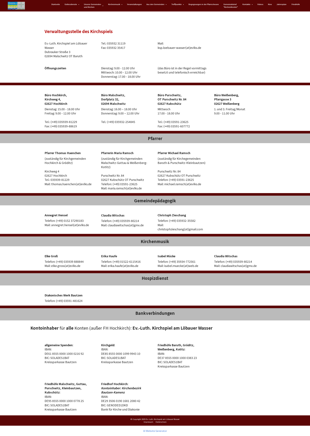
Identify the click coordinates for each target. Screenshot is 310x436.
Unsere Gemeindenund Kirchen (92, 5)
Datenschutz (161, 422)
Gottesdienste (71, 4)
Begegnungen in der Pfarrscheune (204, 4)
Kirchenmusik (114, 4)
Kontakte (246, 4)
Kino (270, 4)
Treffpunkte (176, 4)
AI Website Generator (155, 431)
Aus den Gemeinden (155, 4)
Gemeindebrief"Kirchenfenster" (230, 5)
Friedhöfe (296, 4)
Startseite (55, 4)
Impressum (148, 422)
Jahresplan (282, 4)
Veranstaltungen (134, 4)
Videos (260, 4)
